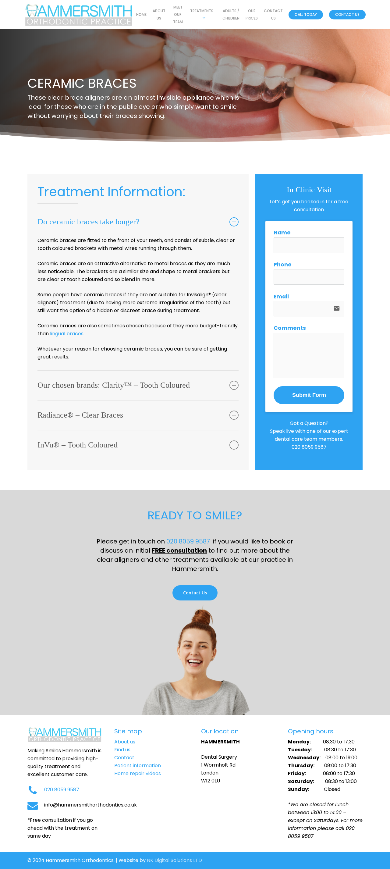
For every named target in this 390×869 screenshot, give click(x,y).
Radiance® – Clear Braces (80, 415)
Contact (124, 757)
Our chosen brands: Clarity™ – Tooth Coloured (113, 385)
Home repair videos (137, 773)
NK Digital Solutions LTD (174, 860)
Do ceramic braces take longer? (88, 221)
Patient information (137, 765)
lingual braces (66, 333)
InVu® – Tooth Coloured (77, 444)
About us (124, 741)
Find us (122, 749)
